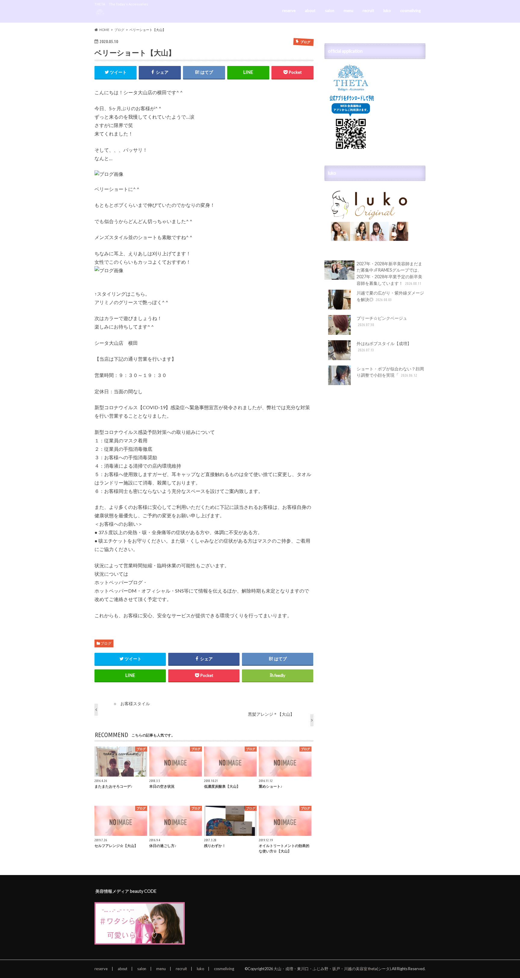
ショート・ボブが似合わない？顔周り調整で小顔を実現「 (390, 372)
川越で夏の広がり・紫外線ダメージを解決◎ (390, 296)
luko (387, 10)
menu (348, 10)
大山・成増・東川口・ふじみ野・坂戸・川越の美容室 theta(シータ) (332, 968)
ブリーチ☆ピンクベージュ (382, 321)
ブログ (106, 643)
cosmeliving (410, 10)
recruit (368, 10)
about (310, 10)
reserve (289, 10)
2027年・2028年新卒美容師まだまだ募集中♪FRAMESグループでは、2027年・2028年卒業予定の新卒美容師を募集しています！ (389, 273)
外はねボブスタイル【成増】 (384, 346)
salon (329, 10)
